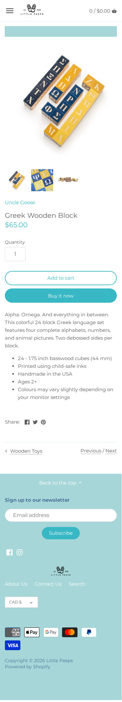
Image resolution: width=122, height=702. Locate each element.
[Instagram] (20, 552)
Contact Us (48, 584)
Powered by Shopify (27, 666)
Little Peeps (59, 660)
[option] (16, 180)
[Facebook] (9, 552)
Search (77, 584)
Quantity (15, 242)
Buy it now (61, 296)
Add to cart (60, 278)
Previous (90, 451)
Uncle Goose (20, 202)
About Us (16, 584)
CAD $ (15, 602)
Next (111, 451)
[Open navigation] (10, 11)
